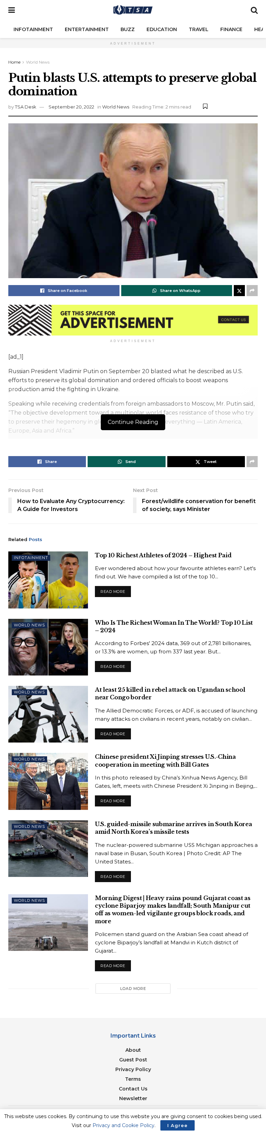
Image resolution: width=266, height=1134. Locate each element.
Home (14, 62)
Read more (115, 590)
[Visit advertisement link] (133, 320)
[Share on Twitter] (239, 290)
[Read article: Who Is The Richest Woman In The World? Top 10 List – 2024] (48, 647)
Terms (133, 1079)
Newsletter (133, 1098)
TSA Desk (25, 107)
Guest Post (133, 1060)
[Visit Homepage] (133, 10)
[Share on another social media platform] (252, 290)
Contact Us (133, 1089)
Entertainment (87, 29)
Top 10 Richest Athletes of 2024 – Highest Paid (163, 555)
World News (38, 62)
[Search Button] (254, 10)
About (133, 1050)
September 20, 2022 (71, 107)
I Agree (177, 1125)
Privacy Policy (133, 1069)
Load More (133, 988)
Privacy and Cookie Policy (123, 1125)
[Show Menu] (11, 10)
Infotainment (33, 29)
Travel (199, 29)
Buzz (128, 29)
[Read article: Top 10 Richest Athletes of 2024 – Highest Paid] (48, 579)
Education (162, 29)
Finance (231, 29)
